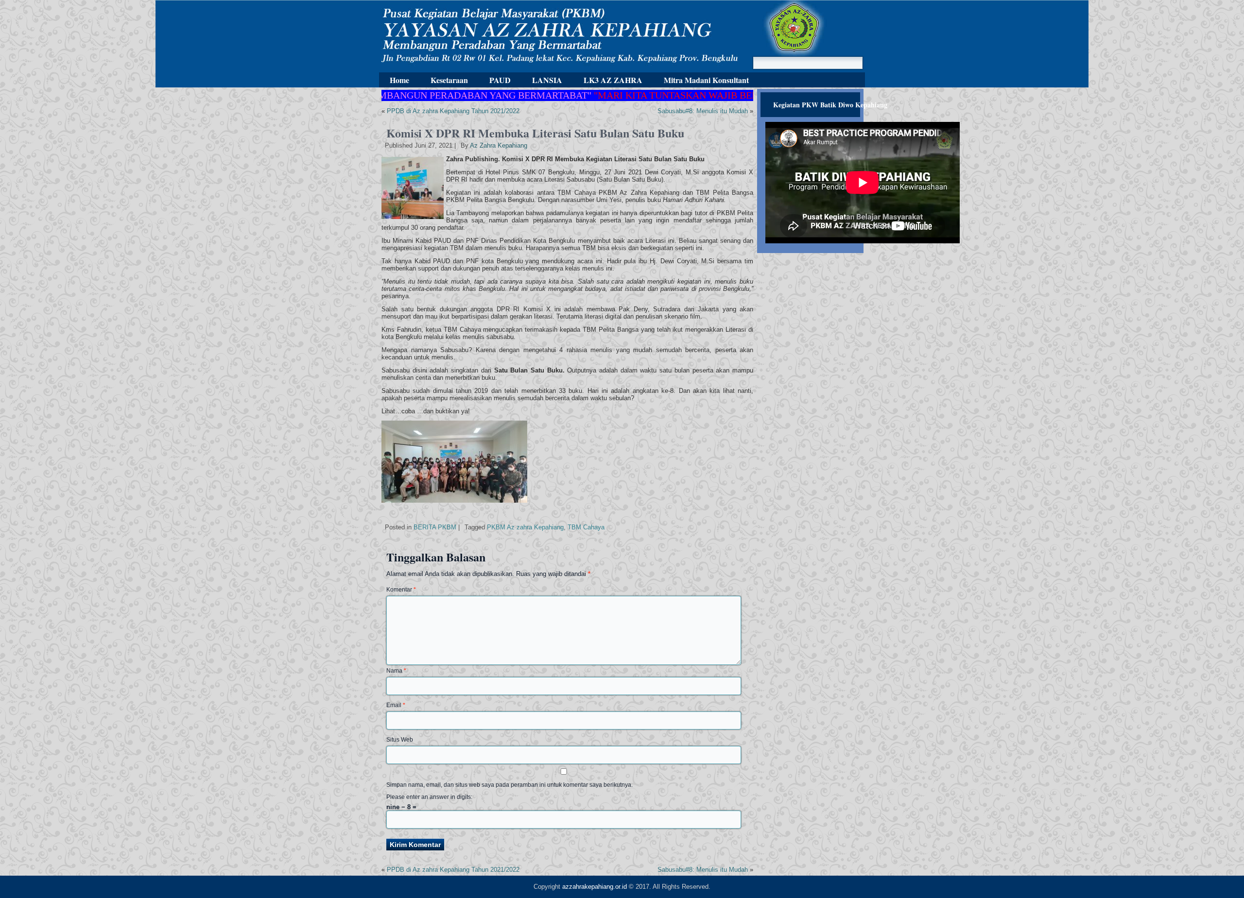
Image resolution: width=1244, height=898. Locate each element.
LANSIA (547, 79)
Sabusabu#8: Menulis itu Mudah (702, 111)
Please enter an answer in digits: (429, 797)
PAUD (500, 79)
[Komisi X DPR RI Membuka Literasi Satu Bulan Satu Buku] (413, 219)
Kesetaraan (449, 79)
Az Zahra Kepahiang (498, 145)
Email (395, 705)
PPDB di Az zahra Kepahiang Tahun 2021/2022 (453, 111)
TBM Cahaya (586, 527)
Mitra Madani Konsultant (706, 79)
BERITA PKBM (435, 527)
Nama (396, 670)
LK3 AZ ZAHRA (613, 79)
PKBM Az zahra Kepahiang (525, 527)
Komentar (401, 589)
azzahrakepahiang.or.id (594, 886)
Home (399, 79)
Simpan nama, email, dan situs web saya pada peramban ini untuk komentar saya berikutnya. (509, 784)
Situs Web (399, 739)
